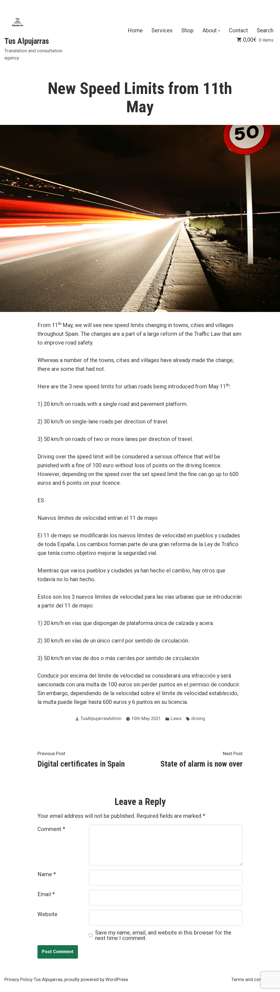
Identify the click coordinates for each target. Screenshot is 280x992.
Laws (176, 718)
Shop (187, 30)
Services (162, 30)
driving (198, 718)
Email (46, 894)
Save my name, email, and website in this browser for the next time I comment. (163, 935)
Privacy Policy (18, 979)
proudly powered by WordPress (96, 979)
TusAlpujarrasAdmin (100, 718)
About (209, 30)
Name (46, 874)
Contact (238, 30)
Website (47, 914)
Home (135, 30)
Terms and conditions (253, 979)
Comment (51, 829)
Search (265, 30)
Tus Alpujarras (26, 41)
